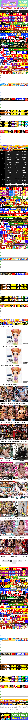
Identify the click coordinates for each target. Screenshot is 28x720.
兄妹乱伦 (17, 183)
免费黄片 (24, 178)
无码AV (2, 174)
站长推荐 (3, 163)
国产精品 (9, 151)
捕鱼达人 (9, 167)
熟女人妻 (17, 178)
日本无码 (24, 151)
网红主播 (17, 151)
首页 (3, 560)
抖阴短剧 (17, 185)
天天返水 (24, 170)
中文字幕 (17, 157)
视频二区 (3, 158)
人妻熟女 (9, 159)
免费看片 (3, 184)
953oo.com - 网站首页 (11, 11)
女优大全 (17, 175)
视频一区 (3, 153)
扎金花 (16, 170)
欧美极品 (17, 154)
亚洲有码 (9, 154)
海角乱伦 (17, 180)
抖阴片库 (3, 179)
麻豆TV (16, 172)
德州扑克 (24, 167)
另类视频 (24, 159)
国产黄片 (9, 178)
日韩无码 (24, 185)
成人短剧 (24, 183)
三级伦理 (9, 157)
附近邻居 (9, 162)
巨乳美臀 (24, 157)
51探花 (24, 172)
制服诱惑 (24, 180)
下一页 (20, 560)
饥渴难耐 (17, 162)
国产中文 (9, 183)
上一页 (7, 560)
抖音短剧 (9, 172)
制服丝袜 (17, 159)
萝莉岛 (24, 175)
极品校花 (9, 185)
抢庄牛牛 (17, 167)
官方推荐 (3, 168)
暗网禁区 (9, 180)
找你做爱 (24, 162)
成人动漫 (24, 154)
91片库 (9, 175)
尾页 (14, 562)
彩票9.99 (9, 170)
